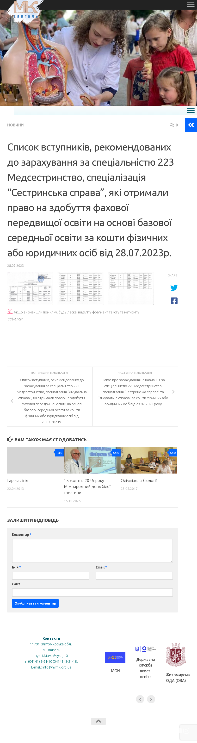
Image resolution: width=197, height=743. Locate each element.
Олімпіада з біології (139, 480)
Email (101, 567)
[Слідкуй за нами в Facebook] (169, 730)
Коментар (21, 535)
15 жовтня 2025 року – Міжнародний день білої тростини (87, 486)
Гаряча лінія (17, 480)
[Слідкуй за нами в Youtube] (177, 730)
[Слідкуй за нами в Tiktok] (160, 730)
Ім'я (16, 567)
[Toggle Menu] (191, 4)
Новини (15, 125)
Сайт (16, 584)
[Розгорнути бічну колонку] (191, 125)
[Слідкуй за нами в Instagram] (186, 730)
